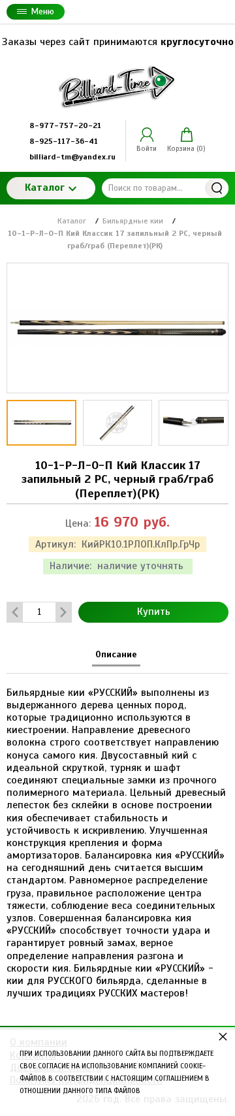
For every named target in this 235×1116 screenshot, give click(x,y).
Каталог (45, 187)
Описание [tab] (116, 654)
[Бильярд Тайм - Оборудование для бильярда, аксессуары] (117, 86)
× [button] (222, 1036)
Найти (216, 188)
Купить (153, 611)
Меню (42, 11)
